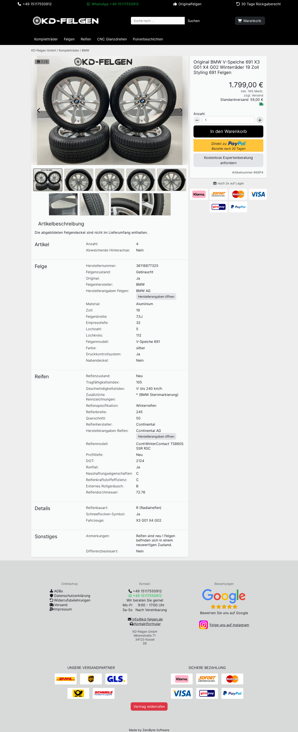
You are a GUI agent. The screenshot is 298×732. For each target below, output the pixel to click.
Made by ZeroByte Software (149, 730)
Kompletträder (69, 50)
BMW (85, 50)
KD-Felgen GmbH (43, 50)
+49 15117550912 (147, 591)
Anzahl (199, 114)
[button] (193, 21)
